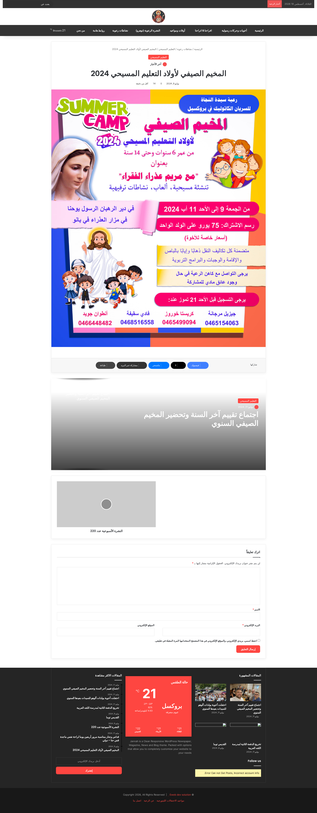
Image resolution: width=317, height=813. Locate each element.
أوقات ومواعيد (178, 30)
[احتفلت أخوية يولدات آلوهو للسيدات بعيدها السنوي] (210, 692)
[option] (158, 424)
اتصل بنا (137, 800)
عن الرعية (149, 800)
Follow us (254, 761)
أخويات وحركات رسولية (234, 30)
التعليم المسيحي (166, 49)
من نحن (80, 30)
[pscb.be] (158, 16)
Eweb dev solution (180, 794)
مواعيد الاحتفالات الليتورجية (170, 800)
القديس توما (219, 744)
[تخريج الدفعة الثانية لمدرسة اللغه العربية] (245, 731)
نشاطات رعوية (120, 30)
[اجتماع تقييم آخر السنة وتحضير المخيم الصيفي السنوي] (245, 692)
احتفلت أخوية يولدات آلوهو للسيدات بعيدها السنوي (212, 707)
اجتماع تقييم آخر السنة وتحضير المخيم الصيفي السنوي (201, 419)
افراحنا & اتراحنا (203, 30)
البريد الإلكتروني (251, 625)
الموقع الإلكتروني (145, 625)
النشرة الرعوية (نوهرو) (148, 30)
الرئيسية (259, 30)
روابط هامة (99, 30)
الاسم (256, 609)
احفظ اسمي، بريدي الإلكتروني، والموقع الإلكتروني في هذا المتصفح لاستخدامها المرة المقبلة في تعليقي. (206, 640)
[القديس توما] (210, 731)
